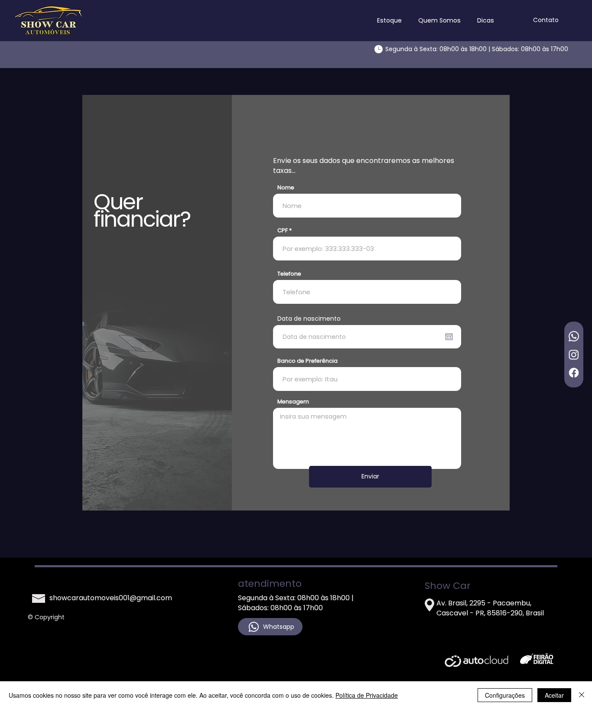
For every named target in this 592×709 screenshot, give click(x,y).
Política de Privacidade (366, 695)
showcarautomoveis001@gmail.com (110, 598)
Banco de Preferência (307, 361)
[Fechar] (581, 695)
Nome (285, 187)
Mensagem (293, 401)
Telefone (289, 273)
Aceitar (554, 695)
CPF (282, 230)
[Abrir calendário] (449, 336)
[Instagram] (573, 354)
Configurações (505, 695)
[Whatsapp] (573, 336)
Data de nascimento (309, 318)
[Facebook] (573, 372)
